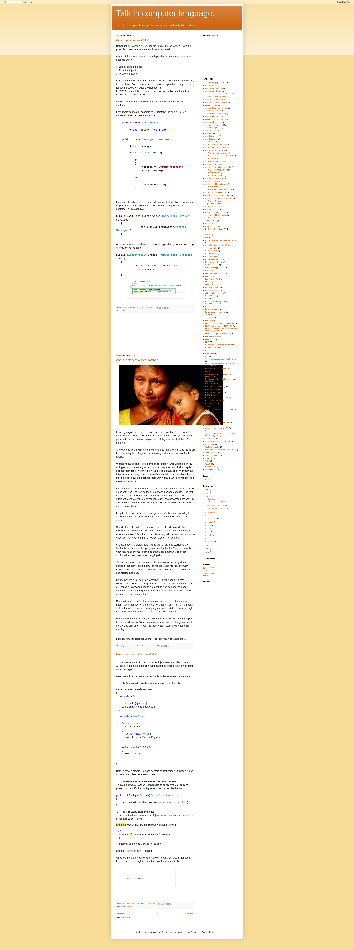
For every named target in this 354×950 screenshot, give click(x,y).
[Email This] (157, 307)
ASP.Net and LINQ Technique (216, 145)
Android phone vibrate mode (216, 114)
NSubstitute (209, 353)
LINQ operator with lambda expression (219, 323)
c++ (206, 238)
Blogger (214, 932)
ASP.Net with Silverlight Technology (218, 195)
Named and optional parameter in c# (219, 345)
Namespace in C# (212, 348)
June (210, 529)
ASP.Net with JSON (212, 181)
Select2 (208, 417)
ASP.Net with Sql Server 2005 (216, 201)
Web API (208, 464)
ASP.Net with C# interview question (218, 167)
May (209, 532)
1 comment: (149, 307)
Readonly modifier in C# (214, 401)
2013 (208, 549)
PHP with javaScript (212, 389)
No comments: (150, 903)
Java (207, 315)
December (212, 499)
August (210, 522)
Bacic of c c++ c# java (213, 226)
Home (156, 913)
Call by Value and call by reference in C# (220, 240)
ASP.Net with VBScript (213, 207)
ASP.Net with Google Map (215, 176)
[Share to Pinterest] (167, 307)
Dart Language (211, 256)
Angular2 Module (211, 136)
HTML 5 (208, 306)
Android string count (212, 128)
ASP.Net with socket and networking (218, 198)
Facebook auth (211, 271)
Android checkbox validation (216, 97)
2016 (208, 493)
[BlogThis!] (159, 307)
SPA (207, 431)
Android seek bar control (214, 125)
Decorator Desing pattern (214, 259)
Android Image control (213, 111)
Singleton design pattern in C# (216, 428)
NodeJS (208, 351)
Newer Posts (121, 913)
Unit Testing (209, 444)
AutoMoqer (209, 223)
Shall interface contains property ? (218, 422)
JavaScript (209, 318)
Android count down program (216, 102)
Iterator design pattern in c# (215, 312)
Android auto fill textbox (214, 91)
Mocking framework (212, 336)
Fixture (207, 282)
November (212, 512)
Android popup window (214, 116)
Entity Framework (211, 265)
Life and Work (210, 320)
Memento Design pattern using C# (218, 334)
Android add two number (214, 88)
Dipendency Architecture (214, 262)
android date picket (212, 105)
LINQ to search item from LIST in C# (218, 326)
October (211, 516)
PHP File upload (211, 384)
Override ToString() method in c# (217, 369)
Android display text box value (216, 108)
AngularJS (209, 142)
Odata (207, 356)
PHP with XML (210, 395)
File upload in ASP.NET (214, 279)
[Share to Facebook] (165, 307)
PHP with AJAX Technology (215, 387)
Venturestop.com (211, 453)
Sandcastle (209, 406)
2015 (208, 496)
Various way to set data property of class (220, 450)
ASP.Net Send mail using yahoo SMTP (219, 156)
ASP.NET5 (209, 218)
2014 (208, 546)
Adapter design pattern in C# (216, 83)
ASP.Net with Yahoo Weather (216, 212)
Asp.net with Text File (213, 204)
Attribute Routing (211, 221)
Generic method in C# (213, 290)
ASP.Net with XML (212, 209)
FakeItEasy (209, 276)
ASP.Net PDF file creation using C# (218, 153)
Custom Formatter (212, 251)
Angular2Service (211, 139)
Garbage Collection (212, 287)
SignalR (208, 425)
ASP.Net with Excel (212, 173)
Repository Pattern (212, 404)
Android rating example (214, 122)
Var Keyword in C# (212, 447)
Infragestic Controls (212, 309)
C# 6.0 (207, 235)
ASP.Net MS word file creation (216, 150)
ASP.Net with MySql (212, 187)
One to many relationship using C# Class (220, 359)
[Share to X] (162, 307)
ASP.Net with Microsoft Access (216, 184)
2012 (208, 552)
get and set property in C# (215, 293)
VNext (129, 907)
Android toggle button (213, 130)
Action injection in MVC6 (132, 40)
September (212, 519)
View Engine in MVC (213, 455)
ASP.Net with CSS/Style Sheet (216, 170)
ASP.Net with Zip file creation (216, 215)
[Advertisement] (155, 333)
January (211, 541)
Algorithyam (209, 85)
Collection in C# (211, 248)
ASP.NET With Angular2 (214, 162)
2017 (208, 490)
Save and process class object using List (220, 409)
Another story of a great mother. (137, 360)
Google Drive (210, 296)
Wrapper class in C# (213, 469)
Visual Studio (210, 458)
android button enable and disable (218, 94)
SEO (207, 420)
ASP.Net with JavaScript (214, 178)
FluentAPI (209, 285)
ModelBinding (210, 339)
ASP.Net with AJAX (212, 159)
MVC (124, 311)
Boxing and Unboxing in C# (215, 229)
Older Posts (190, 913)
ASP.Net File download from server (218, 147)
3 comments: (149, 646)
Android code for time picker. (216, 100)
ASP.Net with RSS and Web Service (218, 190)
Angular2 (208, 133)
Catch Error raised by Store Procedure (219, 245)
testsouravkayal (212, 569)
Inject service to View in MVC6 (136, 654)
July (209, 525)
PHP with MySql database (215, 392)
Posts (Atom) (131, 917)
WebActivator (210, 467)
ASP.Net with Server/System (215, 193)
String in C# (209, 439)
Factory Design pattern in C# (216, 273)
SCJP (207, 414)
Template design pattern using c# (217, 441)
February (211, 538)
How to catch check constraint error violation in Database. (218, 302)
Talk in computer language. (165, 13)
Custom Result (210, 254)
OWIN (207, 371)
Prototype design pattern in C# (216, 398)
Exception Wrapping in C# (215, 268)
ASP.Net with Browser (213, 164)
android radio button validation (216, 119)
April (210, 535)
